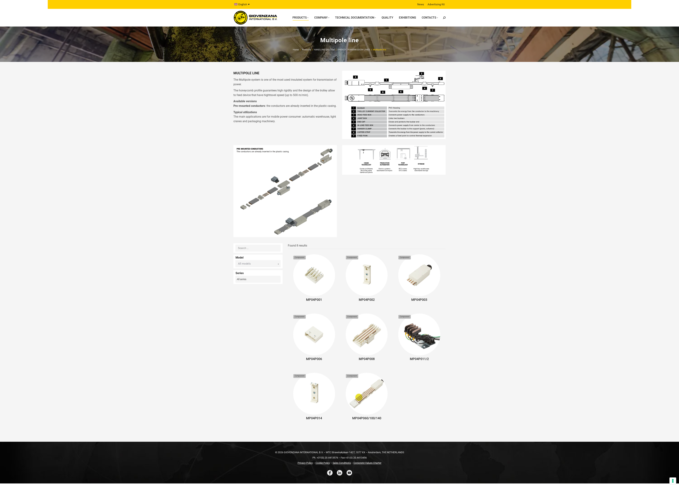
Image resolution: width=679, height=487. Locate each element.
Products (306, 49)
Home (296, 49)
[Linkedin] (339, 473)
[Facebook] (330, 473)
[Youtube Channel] (349, 473)
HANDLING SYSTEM (324, 49)
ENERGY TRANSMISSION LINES (354, 49)
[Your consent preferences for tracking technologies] (672, 480)
